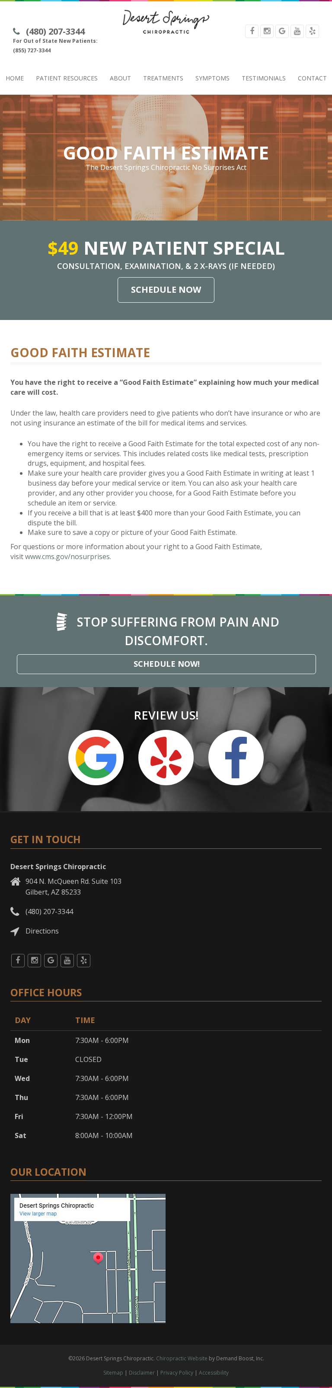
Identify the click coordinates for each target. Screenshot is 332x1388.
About (120, 78)
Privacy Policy (176, 1372)
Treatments (163, 78)
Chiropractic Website (182, 1358)
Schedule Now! (167, 664)
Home (15, 78)
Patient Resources (67, 78)
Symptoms (212, 78)
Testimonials (264, 78)
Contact (312, 78)
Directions (42, 931)
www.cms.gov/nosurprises (67, 556)
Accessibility (214, 1372)
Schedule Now (166, 289)
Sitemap (113, 1372)
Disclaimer (142, 1372)
